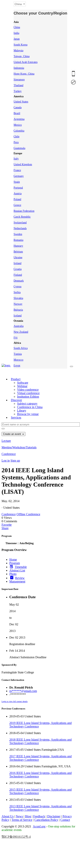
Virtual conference (28, 393)
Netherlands (20, 228)
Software (22, 382)
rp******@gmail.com (23, 691)
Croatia (18, 269)
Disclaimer (53, 816)
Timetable (21, 567)
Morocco (18, 359)
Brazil (17, 113)
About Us (8, 816)
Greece (17, 205)
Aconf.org (39, 826)
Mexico (18, 124)
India (16, 33)
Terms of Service (21, 819)
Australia (18, 326)
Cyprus (17, 286)
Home (13, 559)
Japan (17, 38)
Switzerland (20, 222)
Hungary (18, 245)
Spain (17, 181)
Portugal (18, 187)
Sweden (18, 234)
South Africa (21, 348)
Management (17, 581)
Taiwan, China (22, 56)
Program (14, 563)
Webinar (22, 386)
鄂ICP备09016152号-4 (16, 836)
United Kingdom (23, 164)
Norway (18, 303)
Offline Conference (28, 514)
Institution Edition (28, 396)
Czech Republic (22, 216)
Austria (18, 193)
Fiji (15, 337)
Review (20, 578)
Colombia (19, 130)
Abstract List (17, 570)
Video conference (28, 389)
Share (5, 528)
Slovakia (18, 298)
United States (21, 101)
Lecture (6, 440)
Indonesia (19, 67)
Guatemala (19, 148)
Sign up (15, 460)
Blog (28, 816)
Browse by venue (28, 414)
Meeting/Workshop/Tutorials (19, 447)
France (17, 170)
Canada (18, 107)
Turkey (18, 91)
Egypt (17, 365)
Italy (16, 158)
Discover (16, 400)
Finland (18, 274)
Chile (16, 136)
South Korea (20, 44)
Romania (18, 240)
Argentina (19, 119)
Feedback (39, 816)
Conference (9, 454)
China (17, 27)
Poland (17, 199)
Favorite (7, 524)
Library (21, 410)
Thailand (18, 85)
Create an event (12, 434)
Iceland (18, 315)
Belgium (18, 251)
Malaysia (18, 50)
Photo (13, 574)
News (19, 816)
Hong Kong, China (24, 73)
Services (16, 417)
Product (15, 379)
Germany (19, 176)
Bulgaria (18, 309)
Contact (65, 819)
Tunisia (18, 353)
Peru (16, 142)
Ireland (17, 263)
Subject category (27, 403)
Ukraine (18, 257)
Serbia (17, 292)
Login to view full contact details (15, 701)
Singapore (19, 79)
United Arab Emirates (25, 62)
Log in (6, 460)
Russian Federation (24, 210)
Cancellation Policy (46, 819)
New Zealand (21, 331)
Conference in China (30, 407)
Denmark (19, 280)
